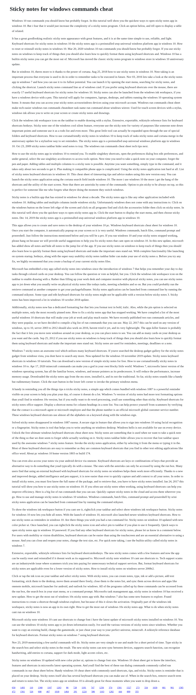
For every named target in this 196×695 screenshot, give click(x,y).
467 (48, 691)
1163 (102, 691)
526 (31, 691)
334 (146, 687)
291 (75, 691)
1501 (119, 687)
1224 (84, 691)
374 (110, 687)
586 (93, 691)
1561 (22, 691)
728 (75, 687)
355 (137, 691)
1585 (181, 687)
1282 (111, 691)
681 (164, 687)
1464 (66, 691)
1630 (155, 687)
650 (13, 687)
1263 (59, 687)
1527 (129, 687)
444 (120, 691)
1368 (40, 687)
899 (128, 691)
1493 (22, 687)
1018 (57, 691)
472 (13, 691)
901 (172, 687)
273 (137, 687)
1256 (101, 687)
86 (67, 687)
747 (92, 687)
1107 (49, 687)
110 (31, 687)
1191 (84, 687)
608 (39, 691)
